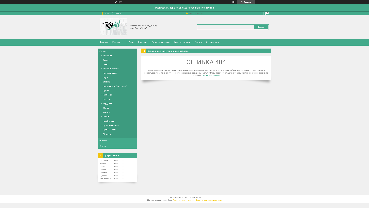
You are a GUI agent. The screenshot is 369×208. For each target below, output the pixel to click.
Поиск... (260, 27)
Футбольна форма (111, 125)
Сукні (105, 64)
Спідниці (106, 82)
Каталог (116, 42)
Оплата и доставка (161, 42)
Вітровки (107, 134)
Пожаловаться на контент (183, 200)
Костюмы (107, 56)
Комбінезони (108, 121)
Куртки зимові (109, 130)
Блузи (105, 77)
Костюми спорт (110, 73)
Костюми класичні (111, 69)
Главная (104, 42)
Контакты (142, 42)
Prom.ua (197, 198)
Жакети (106, 112)
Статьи (198, 42)
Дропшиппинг (213, 42)
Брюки (106, 60)
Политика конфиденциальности (209, 200)
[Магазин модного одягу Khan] (113, 27)
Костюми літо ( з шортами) (115, 86)
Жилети (106, 108)
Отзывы (103, 140)
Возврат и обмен (182, 42)
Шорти (106, 117)
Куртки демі (108, 95)
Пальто (106, 99)
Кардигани (107, 104)
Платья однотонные (211, 75)
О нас (131, 42)
